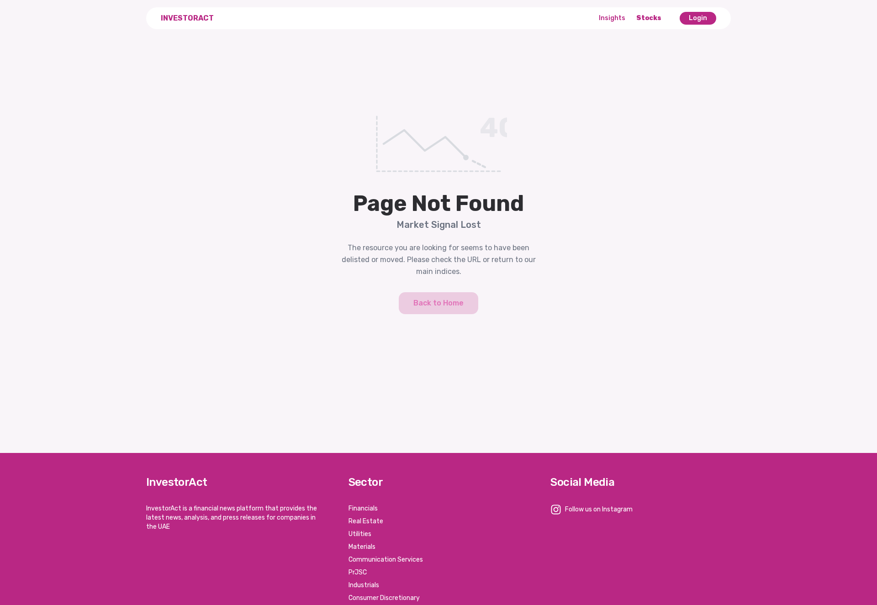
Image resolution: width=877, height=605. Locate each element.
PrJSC (358, 572)
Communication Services (386, 559)
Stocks (648, 18)
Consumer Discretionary (384, 598)
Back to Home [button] (438, 303)
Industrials (364, 585)
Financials (363, 508)
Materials (362, 547)
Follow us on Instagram (599, 509)
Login (698, 18)
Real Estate (366, 521)
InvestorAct (187, 18)
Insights (612, 18)
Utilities (360, 534)
